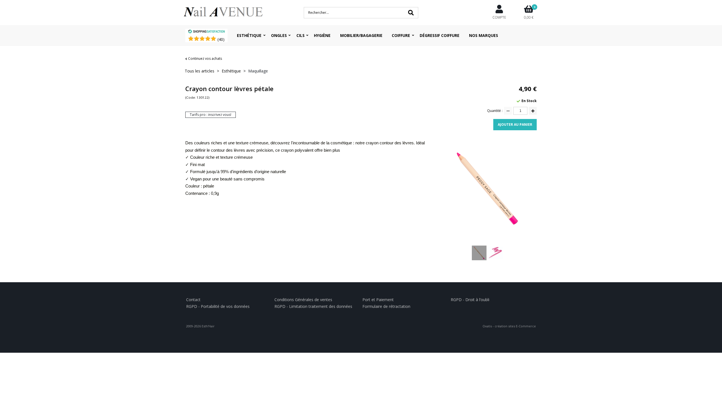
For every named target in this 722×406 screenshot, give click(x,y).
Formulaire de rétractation (386, 306)
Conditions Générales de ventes (303, 299)
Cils (300, 35)
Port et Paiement (378, 299)
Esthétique (249, 35)
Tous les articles (199, 71)
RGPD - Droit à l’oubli (470, 299)
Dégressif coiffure (439, 35)
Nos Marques (483, 35)
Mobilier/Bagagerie (361, 35)
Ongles (279, 35)
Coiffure (401, 35)
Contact (193, 299)
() (220, 39)
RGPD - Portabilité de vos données (218, 306)
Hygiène (322, 35)
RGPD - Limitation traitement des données (313, 306)
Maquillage (258, 71)
